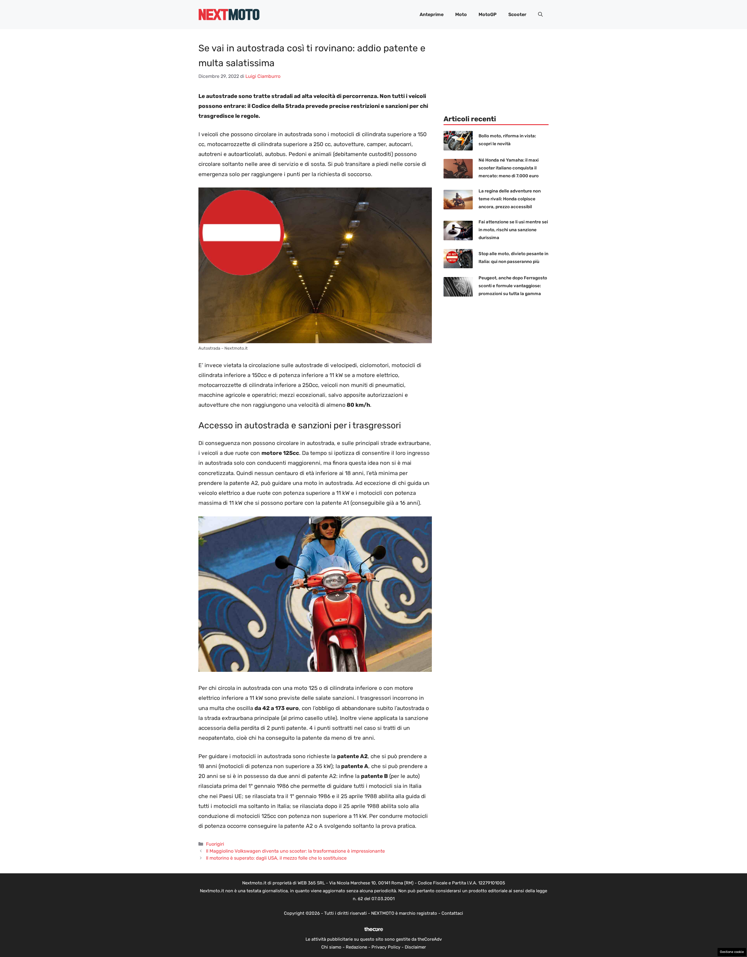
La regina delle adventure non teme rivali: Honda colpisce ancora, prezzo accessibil (510, 198)
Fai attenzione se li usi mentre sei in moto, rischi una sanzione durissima (513, 229)
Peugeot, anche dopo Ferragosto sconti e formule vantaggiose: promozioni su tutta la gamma (513, 285)
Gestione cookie (732, 952)
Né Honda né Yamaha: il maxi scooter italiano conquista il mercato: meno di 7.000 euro (509, 167)
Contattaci (452, 913)
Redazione (356, 947)
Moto (461, 14)
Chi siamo (331, 947)
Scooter (517, 14)
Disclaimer (415, 947)
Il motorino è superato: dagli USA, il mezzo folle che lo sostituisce (276, 858)
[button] (540, 14)
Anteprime (432, 14)
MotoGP (488, 14)
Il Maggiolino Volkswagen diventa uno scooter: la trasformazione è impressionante (295, 851)
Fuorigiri (215, 844)
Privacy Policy (385, 947)
